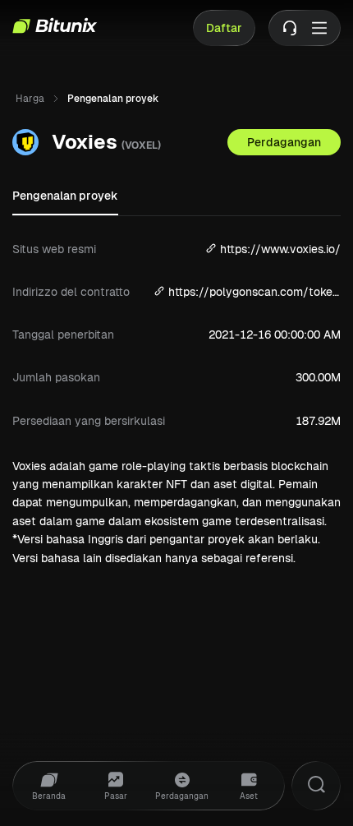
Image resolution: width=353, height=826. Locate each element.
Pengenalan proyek (65, 195)
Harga (30, 98)
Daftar (224, 28)
